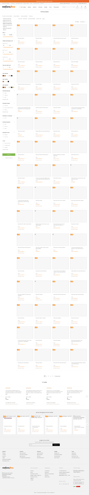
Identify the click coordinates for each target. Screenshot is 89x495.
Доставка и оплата (19, 3)
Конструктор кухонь (75, 457)
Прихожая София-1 (29, 404)
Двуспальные (22, 456)
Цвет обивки (5, 79)
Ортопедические (5, 460)
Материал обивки (6, 103)
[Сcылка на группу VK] (59, 484)
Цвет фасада (5, 73)
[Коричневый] (5, 75)
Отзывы (31, 479)
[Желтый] (13, 87)
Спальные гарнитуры (7, 18)
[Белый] (6, 75)
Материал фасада (6, 90)
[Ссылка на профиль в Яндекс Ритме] (68, 484)
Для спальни (56, 457)
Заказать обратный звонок (65, 3)
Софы (3, 457)
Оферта (31, 478)
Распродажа (56, 7)
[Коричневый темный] (3, 75)
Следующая (57, 376)
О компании (13, 3)
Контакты (42, 3)
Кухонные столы (75, 456)
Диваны (29, 7)
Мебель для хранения (7, 28)
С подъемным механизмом (25, 457)
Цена (5, 32)
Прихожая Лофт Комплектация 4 (12, 404)
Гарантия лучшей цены (49, 473)
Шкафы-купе (56, 453)
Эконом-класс (38, 18)
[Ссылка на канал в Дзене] (66, 484)
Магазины (47, 472)
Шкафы (45, 7)
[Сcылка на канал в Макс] (64, 484)
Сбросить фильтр (8, 157)
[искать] (74, 7)
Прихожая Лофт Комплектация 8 (53, 404)
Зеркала (4, 29)
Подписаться (56, 444)
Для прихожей (57, 456)
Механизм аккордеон (6, 459)
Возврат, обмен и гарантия (35, 475)
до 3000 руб (25, 18)
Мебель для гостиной (7, 21)
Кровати (34, 7)
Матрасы (40, 7)
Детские (38, 456)
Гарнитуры (74, 453)
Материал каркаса (6, 122)
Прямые (3, 453)
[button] (77, 59)
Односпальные (23, 453)
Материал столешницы (7, 115)
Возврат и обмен (26, 3)
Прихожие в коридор (31, 18)
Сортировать (82, 21)
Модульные (74, 454)
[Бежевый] (8, 75)
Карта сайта (47, 476)
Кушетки (4, 456)
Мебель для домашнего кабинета (7, 25)
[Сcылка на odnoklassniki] (62, 484)
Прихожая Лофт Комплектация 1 (73, 404)
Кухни (50, 7)
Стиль (4, 140)
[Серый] (10, 75)
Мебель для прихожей (7, 23)
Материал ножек (6, 132)
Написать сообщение (78, 482)
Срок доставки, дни (7, 65)
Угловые (4, 454)
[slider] (3, 36)
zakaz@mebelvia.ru (63, 473)
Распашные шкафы (58, 454)
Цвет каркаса (5, 85)
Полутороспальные (23, 454)
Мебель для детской (7, 20)
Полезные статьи (36, 3)
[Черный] (11, 75)
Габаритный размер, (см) (8, 40)
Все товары (23, 7)
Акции (31, 3)
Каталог (32, 470)
